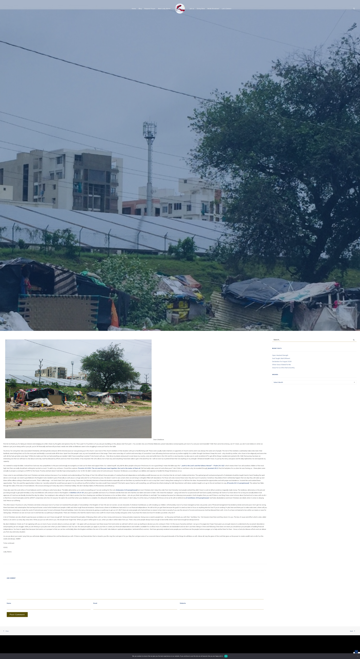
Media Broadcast (213, 8)
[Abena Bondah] (180, 8)
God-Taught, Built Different (281, 489)
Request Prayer (149, 8)
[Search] (314, 470)
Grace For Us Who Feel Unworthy (283, 498)
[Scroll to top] (356, 651)
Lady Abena (195, 237)
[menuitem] (133, 8)
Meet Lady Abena (164, 8)
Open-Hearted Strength (280, 486)
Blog (140, 8)
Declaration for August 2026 (281, 492)
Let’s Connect (226, 8)
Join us (192, 8)
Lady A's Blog (181, 237)
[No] (358, 656)
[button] (355, 8)
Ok (226, 656)
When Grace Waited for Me (281, 495)
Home (134, 8)
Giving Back (201, 8)
